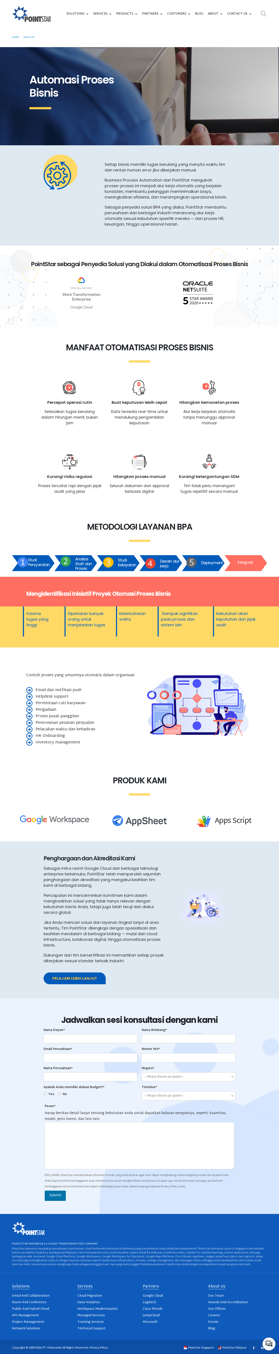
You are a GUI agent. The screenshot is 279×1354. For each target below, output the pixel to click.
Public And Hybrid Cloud (30, 1309)
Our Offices (217, 1309)
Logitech (149, 1302)
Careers (214, 1315)
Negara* (148, 1068)
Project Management (28, 1322)
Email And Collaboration (30, 1296)
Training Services (90, 1322)
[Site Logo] (31, 14)
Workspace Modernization (97, 1309)
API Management (25, 1315)
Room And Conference (29, 1302)
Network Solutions (26, 1329)
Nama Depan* (54, 1030)
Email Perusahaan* (58, 1049)
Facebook (253, 1348)
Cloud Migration (89, 1296)
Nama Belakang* (154, 1030)
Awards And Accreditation (228, 1302)
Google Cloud (153, 1296)
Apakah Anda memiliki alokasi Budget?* (74, 1087)
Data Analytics (88, 1302)
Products (124, 14)
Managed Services (91, 1315)
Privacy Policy (99, 1348)
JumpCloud (151, 1315)
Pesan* (50, 1106)
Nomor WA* (151, 1049)
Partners (150, 14)
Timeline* (149, 1087)
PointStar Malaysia (234, 1347)
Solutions (75, 14)
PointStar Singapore (201, 1347)
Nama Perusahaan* (58, 1068)
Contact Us (237, 14)
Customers (176, 14)
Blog (199, 14)
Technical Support (91, 1329)
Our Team (216, 1296)
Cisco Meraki (152, 1309)
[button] (263, 14)
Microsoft (150, 1322)
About (213, 14)
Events (213, 1322)
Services (100, 14)
